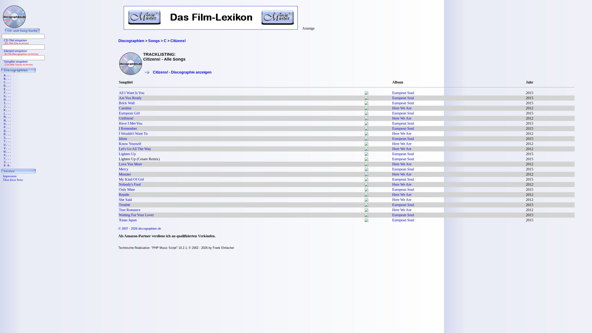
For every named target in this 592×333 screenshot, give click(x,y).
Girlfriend (126, 118)
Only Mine (127, 189)
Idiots (123, 139)
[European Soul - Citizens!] (366, 94)
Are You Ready (130, 98)
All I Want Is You (131, 93)
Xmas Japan (128, 220)
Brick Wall (127, 103)
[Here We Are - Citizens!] (366, 109)
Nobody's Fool (130, 184)
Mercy (123, 169)
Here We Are (401, 108)
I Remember (128, 128)
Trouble (124, 205)
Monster (125, 174)
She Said (125, 200)
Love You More (130, 164)
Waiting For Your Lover (136, 215)
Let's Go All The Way (135, 149)
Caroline (125, 108)
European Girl (129, 113)
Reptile (124, 195)
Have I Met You (130, 123)
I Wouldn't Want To (133, 134)
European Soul (403, 93)
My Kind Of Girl (131, 179)
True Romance (129, 210)
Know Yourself (130, 144)
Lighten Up (127, 154)
